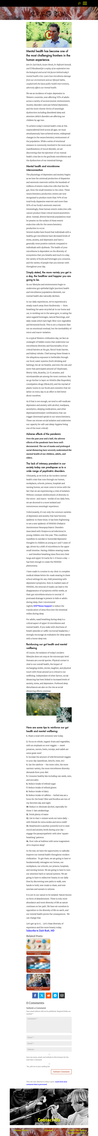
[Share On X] (42, 995)
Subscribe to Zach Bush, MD (40, 930)
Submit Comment (61, 1071)
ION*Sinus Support (42, 606)
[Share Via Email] (62, 995)
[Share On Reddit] (48, 995)
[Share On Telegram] (55, 995)
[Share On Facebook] (35, 995)
